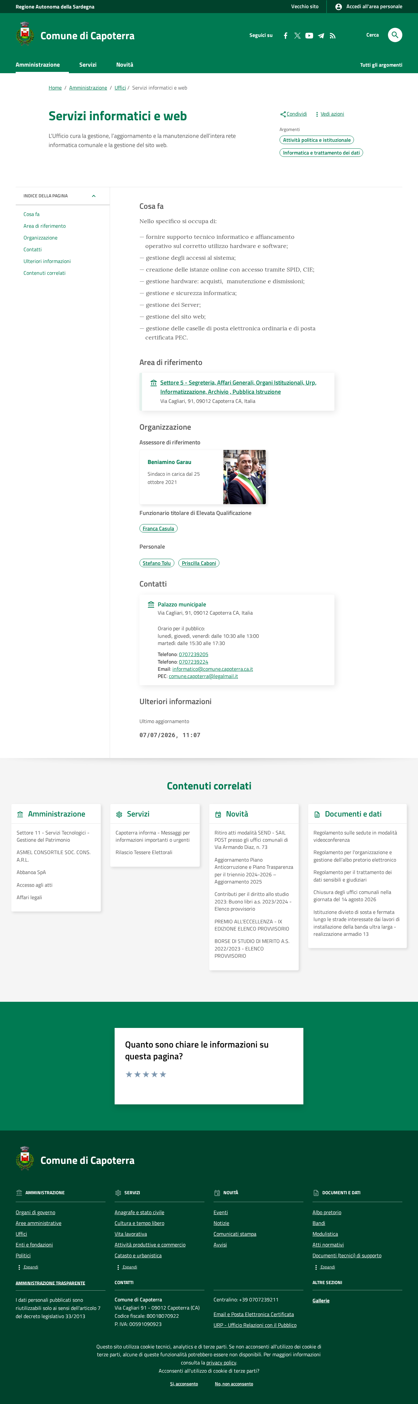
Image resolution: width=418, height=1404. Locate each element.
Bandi (319, 1223)
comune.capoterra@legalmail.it (203, 676)
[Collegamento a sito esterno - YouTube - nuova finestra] (309, 35)
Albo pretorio (327, 1212)
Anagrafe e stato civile (139, 1212)
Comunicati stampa (235, 1234)
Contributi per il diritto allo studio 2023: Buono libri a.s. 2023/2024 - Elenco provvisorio (253, 901)
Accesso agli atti (35, 884)
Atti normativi (328, 1244)
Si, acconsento (184, 1383)
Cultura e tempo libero (139, 1223)
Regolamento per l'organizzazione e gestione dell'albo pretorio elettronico (355, 856)
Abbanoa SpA (31, 872)
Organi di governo (35, 1212)
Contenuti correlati (45, 272)
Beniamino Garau (169, 461)
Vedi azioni (332, 114)
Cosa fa (32, 214)
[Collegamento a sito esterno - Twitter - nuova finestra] (297, 35)
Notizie (221, 1223)
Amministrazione (38, 64)
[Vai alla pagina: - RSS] (332, 35)
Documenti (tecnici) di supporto (347, 1255)
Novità (124, 64)
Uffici (120, 87)
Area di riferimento (45, 226)
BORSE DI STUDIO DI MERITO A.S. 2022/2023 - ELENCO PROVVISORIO (252, 948)
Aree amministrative (38, 1223)
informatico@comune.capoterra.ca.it (212, 669)
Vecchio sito (304, 6)
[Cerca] (395, 35)
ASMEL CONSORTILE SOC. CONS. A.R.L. (53, 856)
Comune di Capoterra (87, 35)
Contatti (33, 249)
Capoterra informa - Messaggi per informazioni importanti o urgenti (153, 836)
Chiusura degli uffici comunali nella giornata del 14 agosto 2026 (352, 895)
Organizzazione (40, 237)
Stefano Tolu (157, 563)
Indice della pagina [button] (46, 195)
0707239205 (193, 654)
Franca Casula (158, 528)
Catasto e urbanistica (138, 1255)
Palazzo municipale (182, 604)
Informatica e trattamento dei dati (321, 153)
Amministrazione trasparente (50, 1282)
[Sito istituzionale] (25, 33)
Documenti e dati (46, 80)
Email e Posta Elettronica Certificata (254, 1314)
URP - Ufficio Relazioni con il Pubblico (255, 1325)
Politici (23, 1255)
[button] (60, 1267)
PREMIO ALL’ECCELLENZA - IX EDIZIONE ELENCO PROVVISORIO (252, 925)
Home (55, 87)
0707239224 (193, 662)
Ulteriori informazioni (47, 261)
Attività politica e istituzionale (317, 140)
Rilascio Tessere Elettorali (144, 852)
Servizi (88, 64)
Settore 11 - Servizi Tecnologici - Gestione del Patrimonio (53, 836)
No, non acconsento (234, 1383)
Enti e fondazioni (34, 1244)
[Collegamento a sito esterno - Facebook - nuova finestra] (285, 35)
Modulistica (325, 1234)
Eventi (221, 1212)
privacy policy (221, 1362)
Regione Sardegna (55, 6)
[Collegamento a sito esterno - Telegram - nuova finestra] (321, 35)
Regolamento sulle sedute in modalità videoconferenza (355, 836)
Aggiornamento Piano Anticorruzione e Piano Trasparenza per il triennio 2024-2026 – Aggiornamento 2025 (254, 870)
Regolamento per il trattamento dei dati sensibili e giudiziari (353, 875)
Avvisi (220, 1244)
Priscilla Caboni (199, 563)
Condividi (297, 114)
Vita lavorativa (131, 1234)
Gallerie (321, 1300)
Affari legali (29, 897)
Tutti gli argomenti (381, 65)
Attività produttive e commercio (150, 1244)
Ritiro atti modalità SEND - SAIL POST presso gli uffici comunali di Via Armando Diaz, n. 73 (251, 840)
